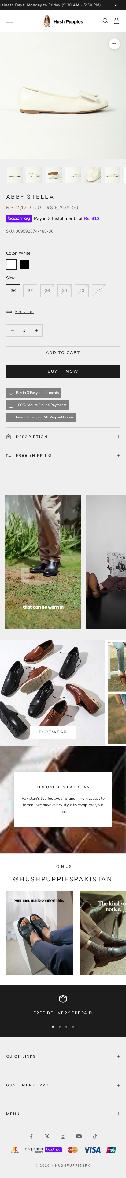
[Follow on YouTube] (79, 1136)
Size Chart (24, 311)
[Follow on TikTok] (95, 1136)
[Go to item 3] (53, 174)
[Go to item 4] (73, 174)
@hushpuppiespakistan (63, 879)
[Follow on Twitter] (47, 1136)
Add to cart (63, 353)
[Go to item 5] (93, 174)
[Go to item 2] (34, 174)
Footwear (53, 732)
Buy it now (63, 371)
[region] (63, 1005)
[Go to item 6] (112, 174)
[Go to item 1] (14, 174)
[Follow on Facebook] (31, 1136)
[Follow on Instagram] (63, 1136)
